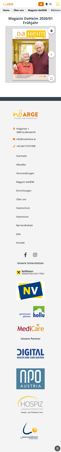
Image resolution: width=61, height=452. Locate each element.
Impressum (22, 216)
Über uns (19, 10)
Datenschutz (23, 208)
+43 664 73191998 (25, 146)
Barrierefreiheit (24, 225)
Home (6, 10)
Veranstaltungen (25, 173)
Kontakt (20, 242)
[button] (47, 4)
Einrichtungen (23, 190)
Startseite (21, 155)
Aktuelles (21, 164)
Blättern (55, 10)
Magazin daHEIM (37, 10)
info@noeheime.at (26, 139)
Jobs (18, 234)
